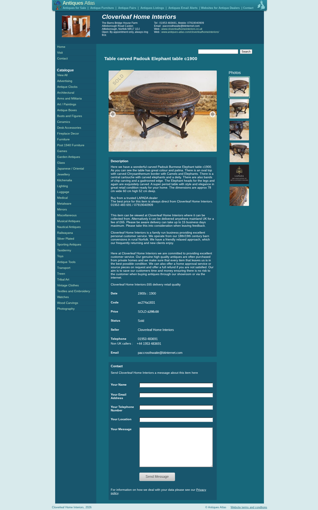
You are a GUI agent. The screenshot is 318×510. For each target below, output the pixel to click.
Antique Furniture (102, 8)
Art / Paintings (66, 104)
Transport (63, 267)
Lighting (62, 186)
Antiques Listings (152, 8)
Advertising (64, 81)
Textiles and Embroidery (73, 291)
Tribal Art (63, 279)
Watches (63, 297)
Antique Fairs (127, 8)
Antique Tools (66, 262)
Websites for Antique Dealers (220, 8)
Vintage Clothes (68, 285)
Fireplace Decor (68, 133)
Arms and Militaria (69, 98)
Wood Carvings (67, 303)
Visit (60, 52)
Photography (66, 308)
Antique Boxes (67, 110)
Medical (62, 197)
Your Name (119, 384)
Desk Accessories (69, 127)
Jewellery (63, 174)
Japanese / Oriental (70, 168)
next (213, 114)
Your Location (121, 419)
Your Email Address (118, 396)
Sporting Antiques (69, 244)
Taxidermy (64, 250)
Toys (60, 256)
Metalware (64, 203)
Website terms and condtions (249, 507)
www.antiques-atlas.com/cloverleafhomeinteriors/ (190, 32)
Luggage (63, 192)
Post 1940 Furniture (70, 145)
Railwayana (65, 232)
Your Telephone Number (122, 408)
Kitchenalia (64, 180)
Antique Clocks (67, 86)
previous (112, 114)
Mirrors (62, 209)
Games (62, 151)
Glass (61, 162)
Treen (61, 273)
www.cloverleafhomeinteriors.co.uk (181, 28)
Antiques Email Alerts (183, 8)
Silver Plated (65, 238)
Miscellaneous (67, 215)
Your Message (121, 429)
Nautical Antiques (69, 227)
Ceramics (63, 121)
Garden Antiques (68, 157)
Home (61, 46)
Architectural (65, 92)
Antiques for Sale (74, 8)
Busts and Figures (69, 116)
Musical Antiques (68, 221)
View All (62, 75)
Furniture (63, 139)
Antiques (79, 3)
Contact (248, 8)
